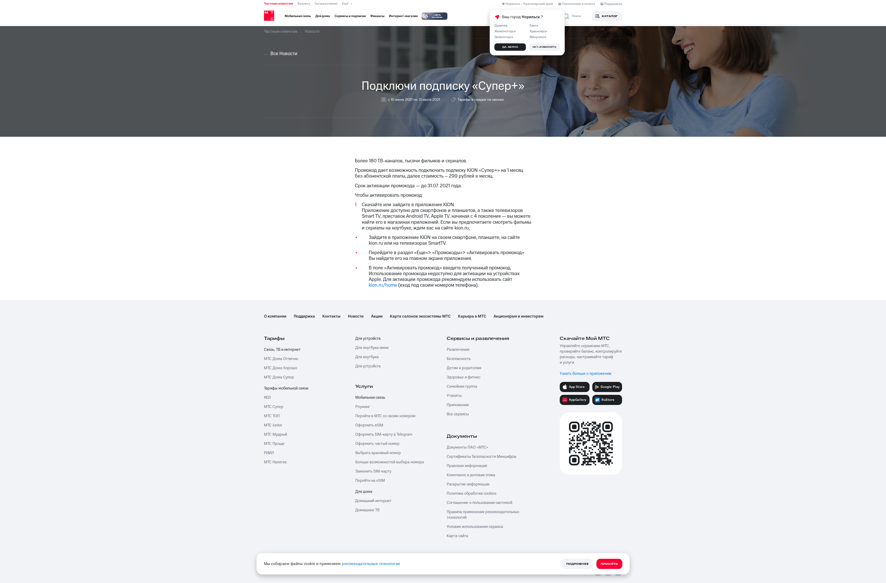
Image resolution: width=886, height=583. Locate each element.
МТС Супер (273, 407)
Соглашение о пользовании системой (479, 503)
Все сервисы (458, 414)
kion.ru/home (383, 285)
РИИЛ (269, 453)
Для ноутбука (367, 357)
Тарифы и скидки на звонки (481, 99)
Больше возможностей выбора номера (389, 462)
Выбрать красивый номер (378, 453)
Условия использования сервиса (475, 526)
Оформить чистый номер (377, 443)
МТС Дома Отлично (281, 359)
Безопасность (459, 359)
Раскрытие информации (468, 484)
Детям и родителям (464, 368)
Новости (356, 316)
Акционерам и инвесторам (518, 316)
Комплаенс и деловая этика (471, 475)
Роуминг (362, 407)
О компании (275, 316)
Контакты (331, 316)
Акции (377, 316)
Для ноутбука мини (372, 348)
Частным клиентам (278, 3)
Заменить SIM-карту (373, 471)
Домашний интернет (373, 501)
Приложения (458, 405)
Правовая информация (467, 466)
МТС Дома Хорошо (280, 368)
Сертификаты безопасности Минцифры (481, 456)
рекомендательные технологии (371, 564)
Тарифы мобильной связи (286, 388)
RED (267, 397)
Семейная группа (462, 386)
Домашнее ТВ (367, 510)
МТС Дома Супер (279, 377)
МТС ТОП (272, 416)
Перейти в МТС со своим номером (385, 416)
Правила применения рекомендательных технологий (483, 514)
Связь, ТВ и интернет (282, 349)
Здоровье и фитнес (463, 377)
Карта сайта (457, 536)
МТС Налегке (275, 462)
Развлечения (458, 349)
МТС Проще (274, 443)
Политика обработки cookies (471, 493)
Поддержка (304, 316)
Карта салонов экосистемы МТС (420, 316)
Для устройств (368, 338)
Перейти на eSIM (370, 480)
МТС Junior (273, 425)
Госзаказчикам (326, 3)
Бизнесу (304, 3)
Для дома (363, 491)
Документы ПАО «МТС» (467, 447)
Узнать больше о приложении (585, 373)
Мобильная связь (370, 397)
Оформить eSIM (369, 425)
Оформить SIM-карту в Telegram (383, 434)
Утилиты (454, 396)
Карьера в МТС (472, 316)
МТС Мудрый (275, 434)
